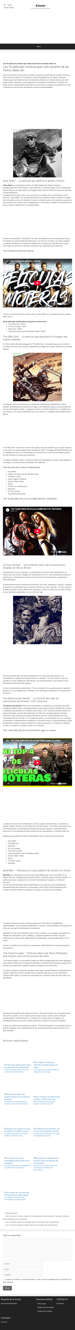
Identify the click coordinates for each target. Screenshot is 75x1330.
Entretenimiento (11, 1213)
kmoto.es (4, 1322)
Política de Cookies (45, 1311)
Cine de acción (11, 1216)
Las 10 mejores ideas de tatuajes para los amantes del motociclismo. (32, 1222)
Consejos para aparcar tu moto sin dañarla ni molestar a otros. (16, 1135)
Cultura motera (23, 1216)
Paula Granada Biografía (9, 1303)
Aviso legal (42, 1304)
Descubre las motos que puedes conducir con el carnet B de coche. (16, 1103)
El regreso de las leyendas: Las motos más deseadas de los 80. (47, 1135)
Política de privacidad (46, 1307)
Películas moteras (62, 1216)
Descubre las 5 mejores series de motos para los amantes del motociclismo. (45, 1168)
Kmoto (40, 5)
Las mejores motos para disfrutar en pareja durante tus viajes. (46, 1071)
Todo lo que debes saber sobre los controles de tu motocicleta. (16, 1071)
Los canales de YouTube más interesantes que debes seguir (15, 1198)
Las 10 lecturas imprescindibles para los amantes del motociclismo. (31, 1225)
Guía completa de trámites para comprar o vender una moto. (44, 1103)
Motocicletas (49, 1216)
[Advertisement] (37, 28)
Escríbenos (60, 1303)
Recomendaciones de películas (15, 1219)
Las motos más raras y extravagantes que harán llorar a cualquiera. (17, 1167)
